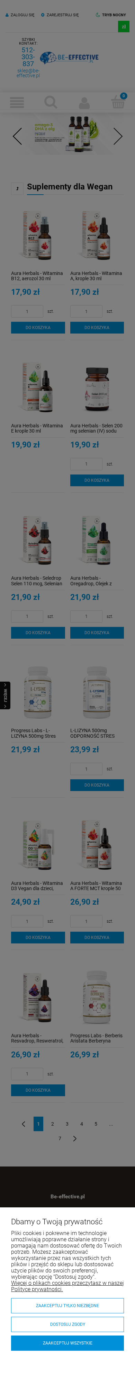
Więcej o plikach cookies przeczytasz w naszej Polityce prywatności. (67, 1286)
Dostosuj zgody (67, 1324)
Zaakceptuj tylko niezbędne (67, 1305)
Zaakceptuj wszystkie (67, 1343)
